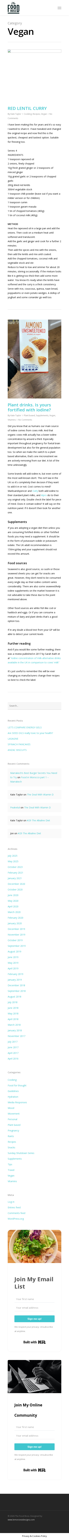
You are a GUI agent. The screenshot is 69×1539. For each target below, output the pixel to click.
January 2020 (15, 923)
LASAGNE (13, 738)
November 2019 (16, 934)
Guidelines (13, 1091)
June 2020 (13, 895)
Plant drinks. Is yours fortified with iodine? (29, 407)
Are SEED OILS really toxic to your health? (30, 733)
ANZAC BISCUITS (17, 750)
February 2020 (15, 917)
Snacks (11, 1147)
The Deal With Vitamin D (40, 794)
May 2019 (13, 962)
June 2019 (13, 957)
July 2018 (12, 1002)
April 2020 (13, 906)
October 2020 (15, 889)
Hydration (13, 1096)
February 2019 (15, 974)
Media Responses (17, 1102)
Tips (10, 1164)
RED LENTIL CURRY (27, 108)
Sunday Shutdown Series (21, 1153)
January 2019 (15, 979)
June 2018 (13, 1007)
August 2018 (14, 996)
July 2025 (12, 855)
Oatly (35, 490)
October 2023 (15, 867)
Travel (11, 1170)
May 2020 (13, 900)
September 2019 (17, 945)
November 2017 (16, 1036)
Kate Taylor (16, 114)
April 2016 (13, 1058)
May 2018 (13, 1013)
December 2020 (16, 883)
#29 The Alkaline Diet (38, 820)
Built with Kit (34, 1342)
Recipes (36, 114)
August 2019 (14, 951)
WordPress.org (16, 1218)
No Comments (25, 419)
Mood (11, 1108)
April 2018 (13, 1019)
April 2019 (13, 968)
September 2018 (17, 991)
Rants (11, 1136)
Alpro (44, 495)
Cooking (28, 114)
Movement (14, 1113)
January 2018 (15, 1030)
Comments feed (16, 1213)
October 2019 (15, 940)
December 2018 (16, 985)
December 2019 (16, 929)
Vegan (44, 114)
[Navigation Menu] (59, 7)
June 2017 (13, 1047)
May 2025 (13, 861)
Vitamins (12, 419)
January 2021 (15, 878)
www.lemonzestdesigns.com (21, 1519)
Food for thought (17, 1085)
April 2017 (13, 1053)
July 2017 (12, 1041)
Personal (12, 1119)
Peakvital (15, 807)
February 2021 (15, 872)
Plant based (29, 415)
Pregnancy (13, 1130)
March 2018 (14, 1024)
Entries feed (14, 1207)
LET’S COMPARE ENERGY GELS (25, 727)
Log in (11, 1201)
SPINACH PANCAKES (19, 744)
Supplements (42, 415)
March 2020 (14, 912)
